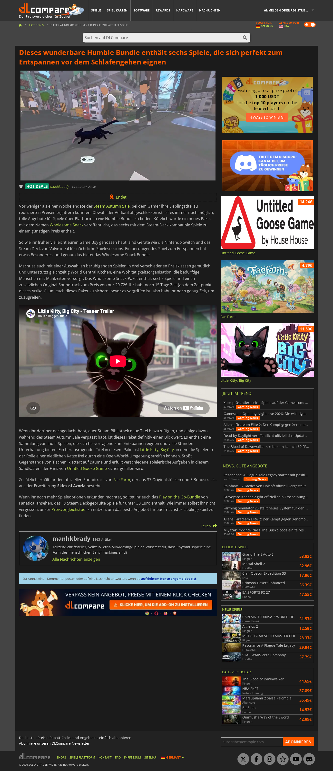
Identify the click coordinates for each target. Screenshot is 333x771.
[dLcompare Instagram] (268, 759)
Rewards (163, 10)
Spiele (96, 10)
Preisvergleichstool (69, 509)
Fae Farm (121, 479)
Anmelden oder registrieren (288, 10)
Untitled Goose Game (87, 468)
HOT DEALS (37, 186)
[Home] (20, 25)
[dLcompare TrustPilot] (281, 759)
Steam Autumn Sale (112, 206)
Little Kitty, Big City (157, 449)
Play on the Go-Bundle (179, 497)
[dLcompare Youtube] (295, 759)
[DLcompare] (35, 756)
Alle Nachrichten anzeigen (76, 559)
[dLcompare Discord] (308, 759)
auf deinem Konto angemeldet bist (168, 578)
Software (142, 10)
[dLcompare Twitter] (242, 759)
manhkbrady (60, 186)
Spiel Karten (117, 10)
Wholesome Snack (66, 225)
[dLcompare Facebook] (255, 759)
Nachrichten (210, 10)
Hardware (184, 10)
